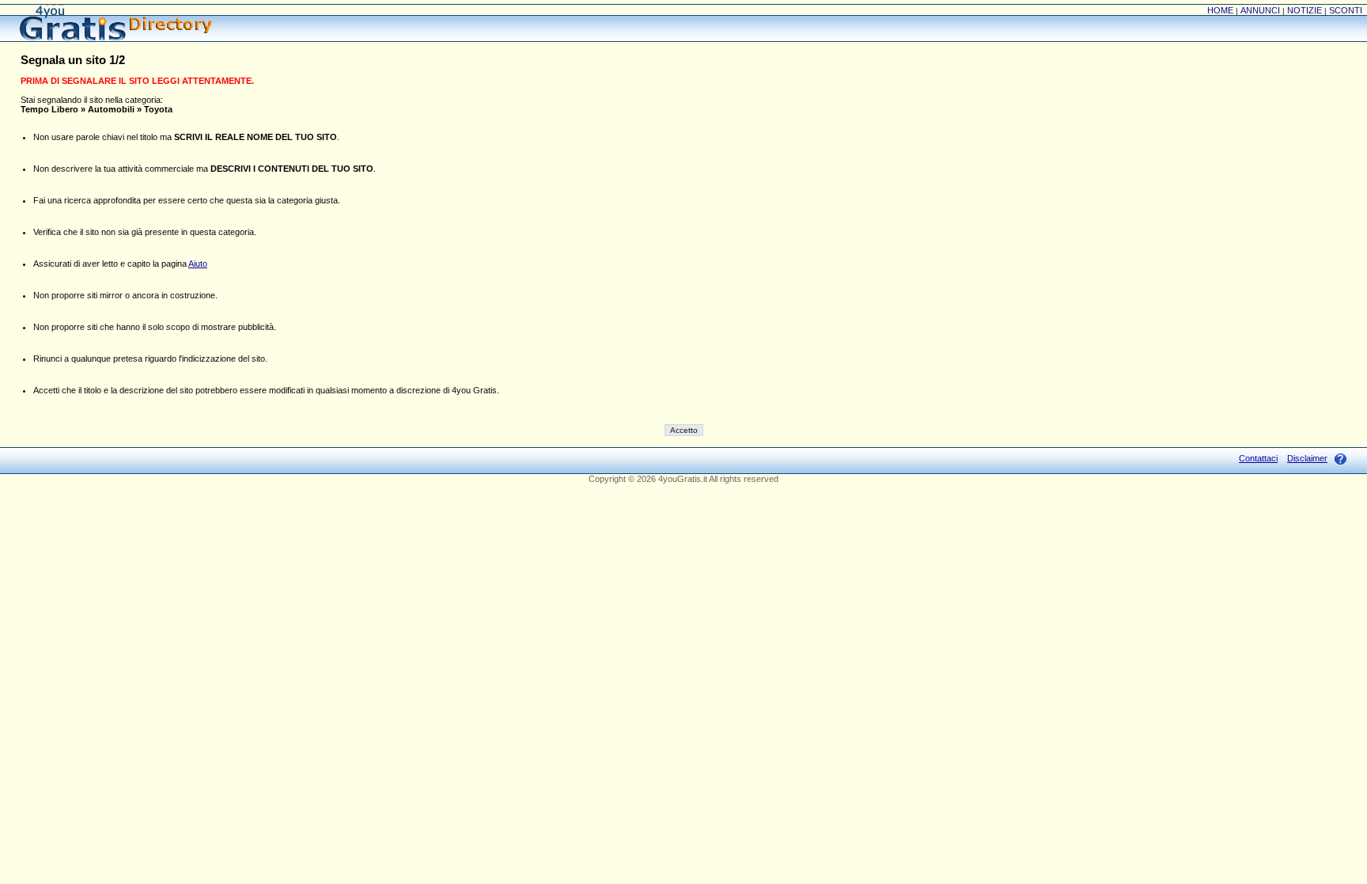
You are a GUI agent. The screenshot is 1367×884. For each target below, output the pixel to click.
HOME (1220, 10)
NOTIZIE (1304, 10)
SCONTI (1345, 10)
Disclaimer (1307, 458)
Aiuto (197, 263)
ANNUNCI (1260, 10)
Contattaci (1258, 458)
